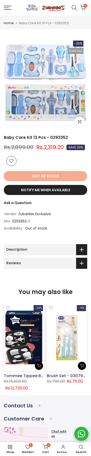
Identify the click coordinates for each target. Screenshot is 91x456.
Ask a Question (18, 202)
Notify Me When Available (45, 189)
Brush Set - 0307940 (67, 375)
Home (9, 23)
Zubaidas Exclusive (34, 213)
